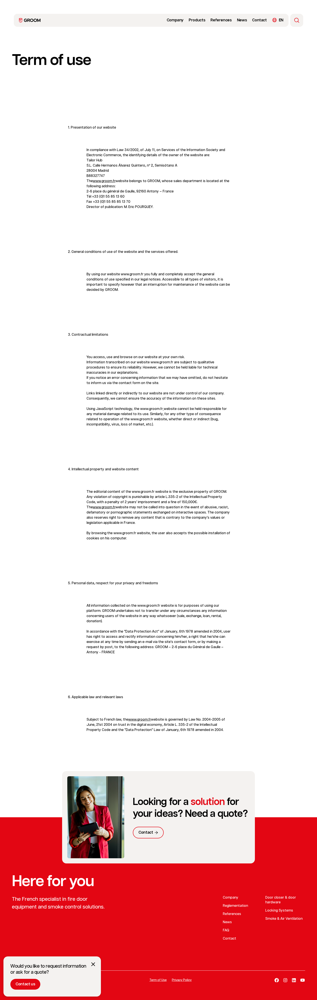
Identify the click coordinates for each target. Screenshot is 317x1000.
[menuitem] (30, 20)
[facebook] (276, 980)
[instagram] (285, 980)
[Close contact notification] (93, 964)
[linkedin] (294, 980)
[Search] (297, 20)
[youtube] (302, 980)
